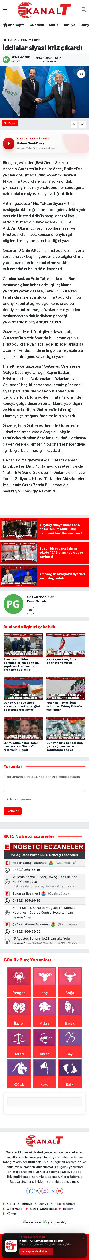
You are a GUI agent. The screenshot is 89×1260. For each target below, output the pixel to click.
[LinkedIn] (52, 1191)
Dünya (43, 1203)
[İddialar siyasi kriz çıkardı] (44, 92)
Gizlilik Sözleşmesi (43, 1208)
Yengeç (19, 993)
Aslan (44, 1023)
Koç (44, 993)
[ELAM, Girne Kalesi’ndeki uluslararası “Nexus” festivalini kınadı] (23, 728)
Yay (70, 1054)
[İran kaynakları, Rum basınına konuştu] (66, 645)
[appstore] (32, 1223)
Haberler (9, 40)
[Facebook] (29, 1191)
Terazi (19, 1054)
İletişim (68, 1208)
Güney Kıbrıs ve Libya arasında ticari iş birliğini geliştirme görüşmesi (22, 706)
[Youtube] (59, 1191)
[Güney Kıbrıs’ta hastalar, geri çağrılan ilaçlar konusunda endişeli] (66, 728)
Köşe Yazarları (64, 1203)
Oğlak (19, 1085)
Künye (11, 1213)
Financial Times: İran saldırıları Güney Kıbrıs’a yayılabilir (64, 706)
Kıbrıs (53, 25)
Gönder (12, 811)
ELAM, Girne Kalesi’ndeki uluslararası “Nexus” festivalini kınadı (21, 746)
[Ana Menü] (5, 10)
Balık (69, 1085)
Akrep (44, 1054)
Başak (70, 1023)
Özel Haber (15, 1208)
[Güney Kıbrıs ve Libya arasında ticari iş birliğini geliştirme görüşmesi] (23, 688)
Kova (45, 1085)
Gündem (36, 25)
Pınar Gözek (36, 601)
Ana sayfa (15, 25)
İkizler (19, 1023)
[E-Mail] (30, 610)
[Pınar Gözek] (13, 604)
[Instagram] (44, 1191)
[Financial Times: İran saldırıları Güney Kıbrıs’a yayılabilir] (66, 688)
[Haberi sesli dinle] (8, 143)
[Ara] (84, 10)
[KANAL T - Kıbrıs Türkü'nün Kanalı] (44, 9)
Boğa (70, 993)
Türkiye (69, 25)
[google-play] (54, 1223)
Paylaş (12, 123)
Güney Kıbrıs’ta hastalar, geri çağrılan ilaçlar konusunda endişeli (64, 746)
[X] (37, 1191)
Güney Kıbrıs (31, 40)
